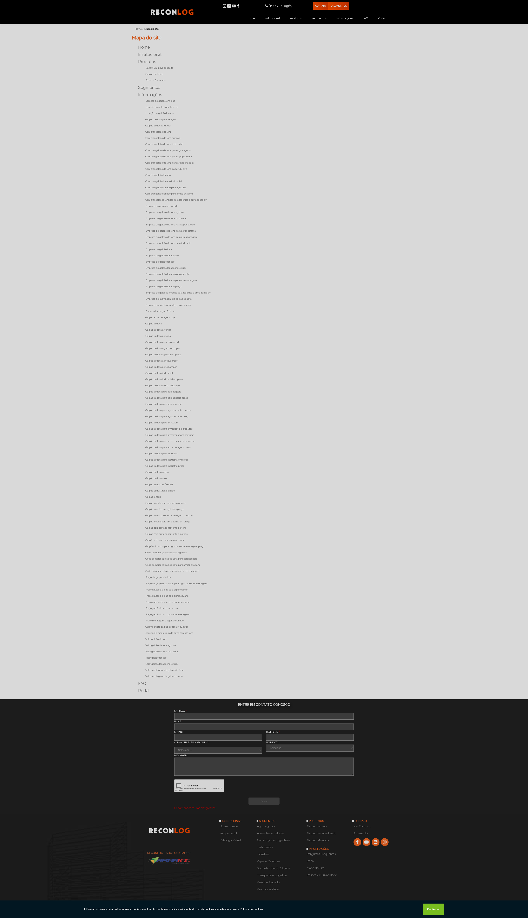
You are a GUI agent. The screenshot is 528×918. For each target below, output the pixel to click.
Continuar (433, 909)
